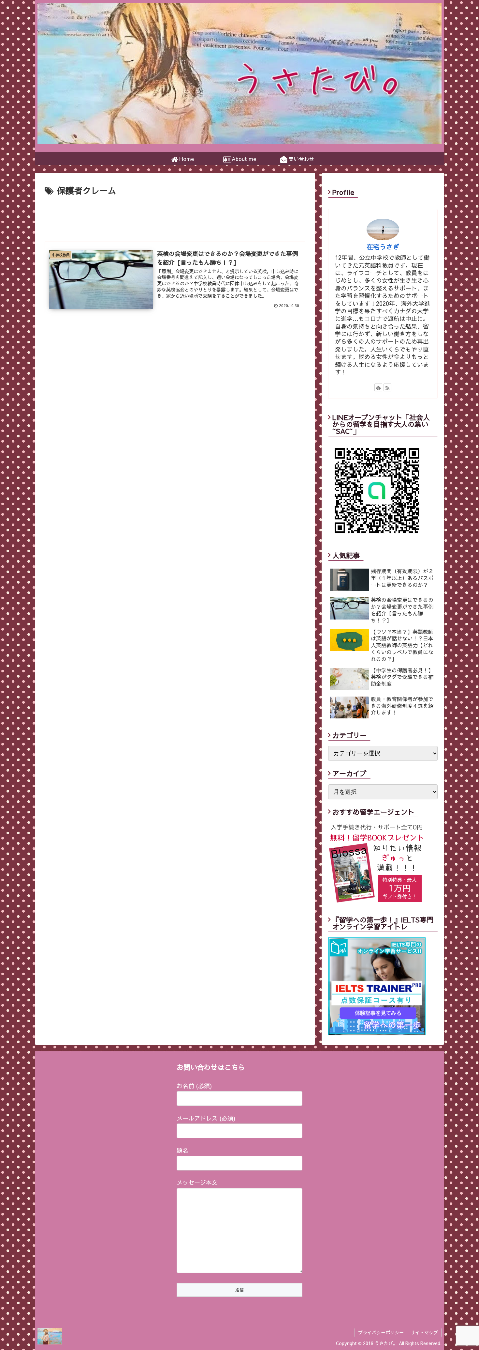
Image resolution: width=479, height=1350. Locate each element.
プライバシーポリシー (381, 1332)
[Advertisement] (175, 216)
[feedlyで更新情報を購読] (378, 387)
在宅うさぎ (383, 246)
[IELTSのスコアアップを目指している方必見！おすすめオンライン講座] (377, 1033)
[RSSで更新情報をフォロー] (387, 387)
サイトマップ (424, 1332)
